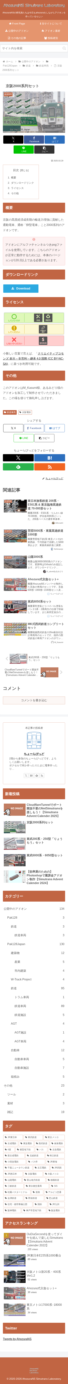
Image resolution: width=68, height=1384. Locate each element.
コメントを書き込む (34, 700)
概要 (13, 177)
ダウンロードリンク (22, 182)
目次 (16, 170)
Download (23, 288)
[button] (64, 48)
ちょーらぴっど (34, 753)
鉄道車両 (11, 412)
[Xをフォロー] (18, 457)
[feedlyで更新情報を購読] (18, 466)
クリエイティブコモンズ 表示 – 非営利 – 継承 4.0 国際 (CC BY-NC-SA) (33, 359)
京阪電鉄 (26, 412)
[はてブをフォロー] (49, 457)
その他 (15, 193)
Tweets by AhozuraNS (17, 1339)
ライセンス (17, 188)
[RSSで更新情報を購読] (49, 466)
